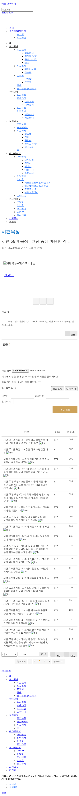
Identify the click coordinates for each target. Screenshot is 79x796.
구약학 (20, 202)
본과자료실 (15, 199)
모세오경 (29, 160)
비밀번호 (39, 396)
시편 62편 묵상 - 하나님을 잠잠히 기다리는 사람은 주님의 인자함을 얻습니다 (25, 518)
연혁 (27, 62)
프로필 (28, 82)
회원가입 (21, 37)
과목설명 (29, 104)
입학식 (28, 137)
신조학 (20, 179)
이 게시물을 (7, 324)
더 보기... (9, 275)
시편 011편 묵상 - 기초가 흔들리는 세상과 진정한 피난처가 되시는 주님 (26, 560)
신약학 (20, 205)
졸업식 (28, 140)
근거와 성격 (31, 59)
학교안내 (13, 46)
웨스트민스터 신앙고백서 (37, 182)
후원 (19, 85)
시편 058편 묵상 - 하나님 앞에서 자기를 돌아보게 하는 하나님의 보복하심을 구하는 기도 (26, 470)
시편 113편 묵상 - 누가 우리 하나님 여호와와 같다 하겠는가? (26, 538)
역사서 (28, 163)
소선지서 (29, 173)
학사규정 (21, 108)
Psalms (57, 321)
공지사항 (21, 124)
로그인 (20, 34)
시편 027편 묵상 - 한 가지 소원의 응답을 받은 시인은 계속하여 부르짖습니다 (26, 602)
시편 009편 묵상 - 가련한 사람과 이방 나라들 (26, 578)
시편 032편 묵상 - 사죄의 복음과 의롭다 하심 (26, 526)
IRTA (4, 247)
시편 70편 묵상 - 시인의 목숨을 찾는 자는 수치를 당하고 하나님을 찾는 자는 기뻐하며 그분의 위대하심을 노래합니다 (25, 549)
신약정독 (21, 176)
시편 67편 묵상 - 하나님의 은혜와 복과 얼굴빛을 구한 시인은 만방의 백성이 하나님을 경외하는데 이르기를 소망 (25, 642)
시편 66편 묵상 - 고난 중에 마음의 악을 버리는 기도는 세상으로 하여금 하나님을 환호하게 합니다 (25, 485)
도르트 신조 (31, 189)
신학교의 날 (31, 143)
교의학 (20, 211)
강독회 (28, 134)
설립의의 (29, 53)
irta (33, 321)
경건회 (12, 221)
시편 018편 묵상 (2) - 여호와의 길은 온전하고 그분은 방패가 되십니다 (26, 621)
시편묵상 (13, 218)
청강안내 (29, 117)
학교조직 (21, 66)
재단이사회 (30, 69)
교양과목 (21, 195)
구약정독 (21, 156)
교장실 (20, 75)
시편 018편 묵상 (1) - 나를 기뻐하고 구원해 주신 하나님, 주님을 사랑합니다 (25, 612)
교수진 (28, 72)
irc (29, 321)
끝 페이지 (58, 661)
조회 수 (71, 432)
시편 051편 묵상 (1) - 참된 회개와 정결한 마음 (25, 451)
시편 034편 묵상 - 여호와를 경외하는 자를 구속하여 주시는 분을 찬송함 (26, 631)
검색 (43, 654)
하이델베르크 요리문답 (36, 186)
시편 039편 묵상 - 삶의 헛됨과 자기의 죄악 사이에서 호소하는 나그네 (26, 460)
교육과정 (21, 98)
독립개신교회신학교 (17, 321)
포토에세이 (22, 127)
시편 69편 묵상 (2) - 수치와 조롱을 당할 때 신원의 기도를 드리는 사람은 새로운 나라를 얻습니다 (26, 497)
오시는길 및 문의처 (26, 88)
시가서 (28, 166)
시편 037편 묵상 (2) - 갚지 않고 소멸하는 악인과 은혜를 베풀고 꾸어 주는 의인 (25, 441)
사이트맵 (6, 670)
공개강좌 (29, 147)
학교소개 (21, 49)
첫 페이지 (21, 661)
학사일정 (21, 95)
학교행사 (21, 130)
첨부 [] (6, 312)
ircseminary (42, 321)
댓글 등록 (65, 409)
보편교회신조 (31, 192)
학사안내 (13, 91)
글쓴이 (5, 396)
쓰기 (58, 655)
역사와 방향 (31, 56)
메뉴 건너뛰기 (9, 3)
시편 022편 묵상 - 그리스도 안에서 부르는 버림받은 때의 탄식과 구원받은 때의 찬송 (26, 589)
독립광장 (13, 121)
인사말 (28, 78)
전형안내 (29, 114)
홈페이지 (6, 401)
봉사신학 (21, 215)
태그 (72, 655)
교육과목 (29, 101)
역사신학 (21, 208)
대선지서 (29, 169)
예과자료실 (15, 153)
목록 (73, 334)
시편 (51, 321)
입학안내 (21, 111)
